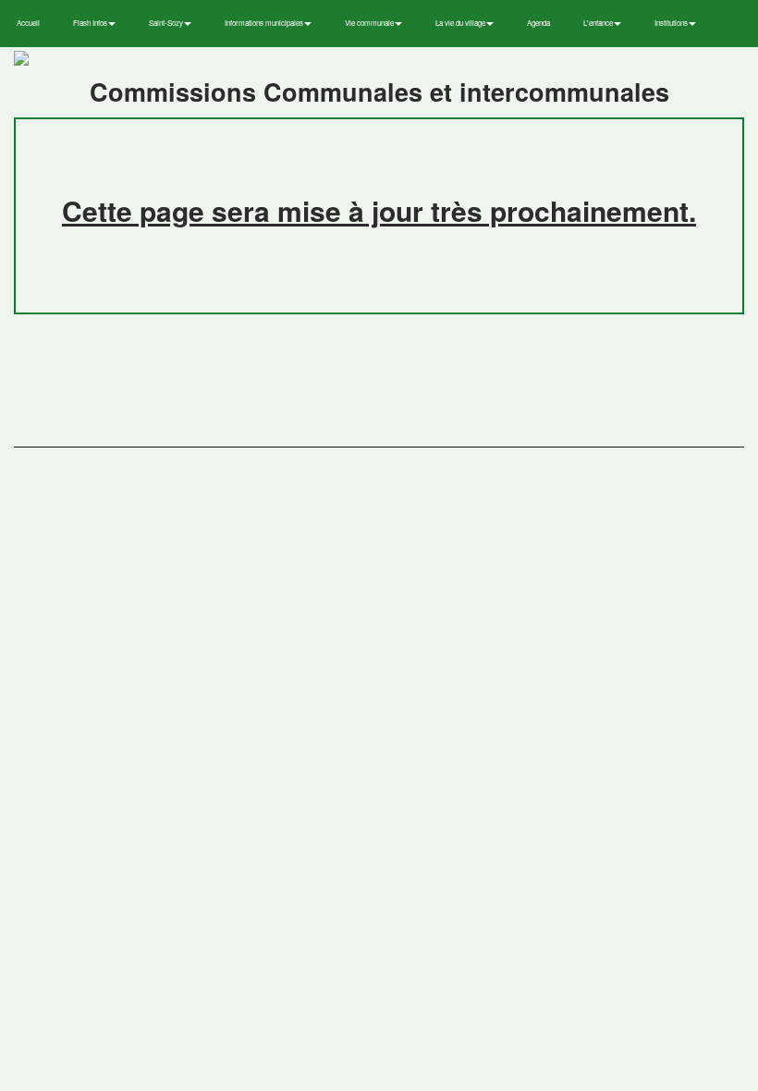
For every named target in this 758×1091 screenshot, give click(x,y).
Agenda (538, 23)
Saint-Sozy (167, 23)
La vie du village (461, 23)
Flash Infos (91, 23)
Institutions (672, 23)
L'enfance (599, 23)
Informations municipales (265, 23)
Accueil (28, 23)
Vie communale (370, 23)
